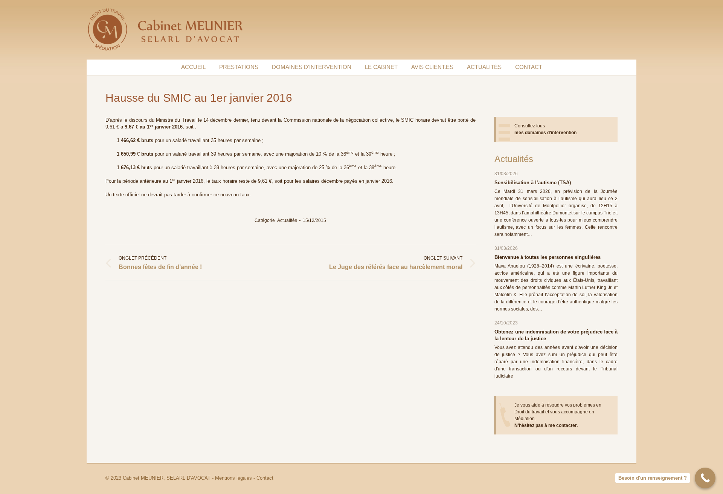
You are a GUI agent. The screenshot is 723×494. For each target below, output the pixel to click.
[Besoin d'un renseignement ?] (705, 478)
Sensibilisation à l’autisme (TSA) (532, 182)
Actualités (287, 220)
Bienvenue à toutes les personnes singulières (547, 257)
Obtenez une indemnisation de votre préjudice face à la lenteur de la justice (556, 335)
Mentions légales (233, 478)
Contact (264, 478)
